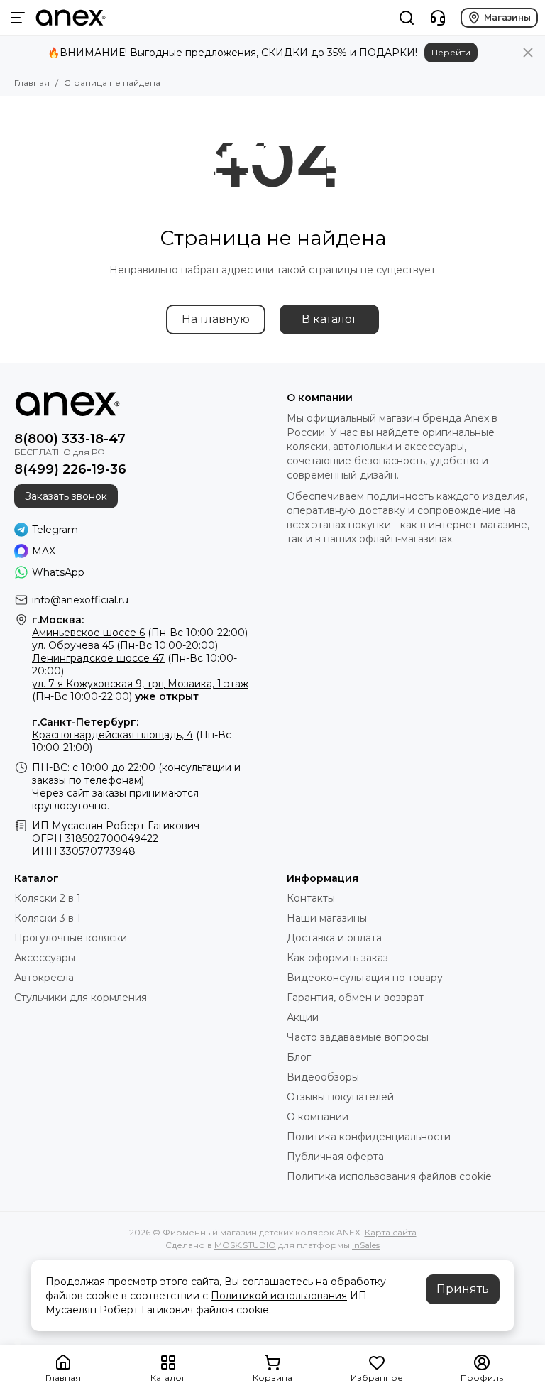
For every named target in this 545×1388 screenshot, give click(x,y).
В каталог (330, 319)
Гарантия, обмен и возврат (355, 997)
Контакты (311, 898)
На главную (216, 319)
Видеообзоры (323, 1077)
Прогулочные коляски (70, 937)
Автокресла (44, 977)
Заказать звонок (66, 496)
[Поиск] (406, 17)
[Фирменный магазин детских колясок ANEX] (70, 17)
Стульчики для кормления (80, 997)
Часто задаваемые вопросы (358, 1037)
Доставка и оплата (334, 937)
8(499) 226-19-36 (70, 469)
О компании (317, 1116)
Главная (32, 82)
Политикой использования (279, 1295)
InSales (366, 1245)
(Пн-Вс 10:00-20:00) (125, 645)
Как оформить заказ (337, 957)
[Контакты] (437, 17)
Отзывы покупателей (340, 1097)
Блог (299, 1057)
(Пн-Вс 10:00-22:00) (140, 632)
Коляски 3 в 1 (47, 918)
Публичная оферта (335, 1156)
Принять (462, 1289)
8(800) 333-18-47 (70, 439)
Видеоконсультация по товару (365, 977)
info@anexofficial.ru (80, 600)
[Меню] (17, 17)
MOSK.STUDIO (245, 1245)
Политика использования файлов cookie (389, 1176)
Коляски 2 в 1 (47, 898)
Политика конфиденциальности (369, 1136)
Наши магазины (327, 918)
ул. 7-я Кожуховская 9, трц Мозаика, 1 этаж (140, 683)
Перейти (450, 52)
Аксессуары (44, 957)
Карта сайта (391, 1232)
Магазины (507, 17)
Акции (303, 1017)
